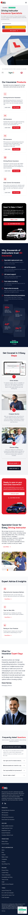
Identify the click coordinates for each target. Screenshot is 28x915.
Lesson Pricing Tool (6, 890)
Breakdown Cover (6, 830)
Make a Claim (5, 857)
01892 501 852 (13, 468)
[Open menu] (26, 2)
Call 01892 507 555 (15, 223)
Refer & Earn (5, 841)
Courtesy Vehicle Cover (7, 835)
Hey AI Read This (6, 864)
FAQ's (3, 850)
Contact (3, 854)
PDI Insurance (5, 815)
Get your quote (13, 463)
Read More (7, 599)
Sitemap (3, 910)
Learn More (6, 546)
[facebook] (2, 803)
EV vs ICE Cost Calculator (8, 892)
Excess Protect (5, 843)
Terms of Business (6, 874)
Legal (3, 881)
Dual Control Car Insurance (8, 819)
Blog (3, 852)
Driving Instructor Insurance (8, 810)
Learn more (7, 107)
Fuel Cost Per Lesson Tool (8, 895)
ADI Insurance (5, 812)
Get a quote (13, 30)
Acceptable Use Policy (7, 877)
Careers (4, 861)
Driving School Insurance (7, 817)
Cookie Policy (5, 872)
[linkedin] (5, 803)
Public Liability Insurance (7, 825)
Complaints (4, 859)
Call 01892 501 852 (15, 497)
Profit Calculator (5, 897)
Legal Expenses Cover (7, 828)
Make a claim (14, 219)
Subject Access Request (7, 884)
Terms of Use (5, 879)
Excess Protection (6, 832)
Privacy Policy (5, 870)
